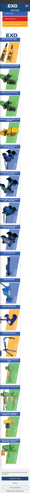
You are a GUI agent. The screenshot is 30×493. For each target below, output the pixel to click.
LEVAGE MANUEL (8, 13)
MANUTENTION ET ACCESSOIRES (13, 24)
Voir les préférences (15, 487)
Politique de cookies (10, 491)
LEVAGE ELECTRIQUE (9, 19)
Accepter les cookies (15, 478)
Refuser (15, 483)
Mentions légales (20, 491)
